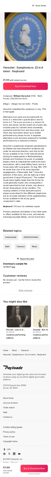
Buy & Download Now (25, 86)
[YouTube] (19, 454)
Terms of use (9, 436)
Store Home (40, 5)
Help (5, 412)
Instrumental (10, 237)
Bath (7, 246)
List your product (10, 403)
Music (34, 246)
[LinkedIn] (14, 454)
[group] (18, 322)
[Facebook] (4, 454)
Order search (9, 407)
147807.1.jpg (9, 267)
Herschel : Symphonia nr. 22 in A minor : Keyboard (24, 354)
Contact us (7, 417)
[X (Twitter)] (9, 454)
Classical (21, 246)
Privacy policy (9, 432)
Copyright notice (10, 441)
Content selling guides (12, 427)
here (43, 217)
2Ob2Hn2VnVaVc (31, 237)
